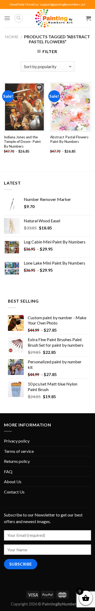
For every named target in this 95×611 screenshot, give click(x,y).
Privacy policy (17, 440)
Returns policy (17, 461)
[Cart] (88, 18)
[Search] (19, 18)
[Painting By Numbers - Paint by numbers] (53, 18)
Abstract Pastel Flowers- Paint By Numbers (69, 139)
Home (11, 36)
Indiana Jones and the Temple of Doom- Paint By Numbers (22, 141)
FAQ (8, 471)
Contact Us (14, 491)
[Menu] (7, 18)
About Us (12, 481)
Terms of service (19, 451)
